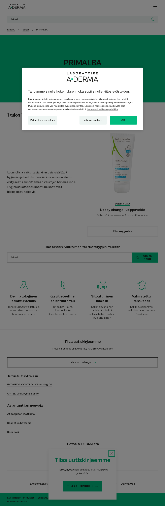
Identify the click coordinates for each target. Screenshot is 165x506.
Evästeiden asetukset (42, 120)
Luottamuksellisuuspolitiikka (102, 109)
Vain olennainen (93, 120)
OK (123, 120)
